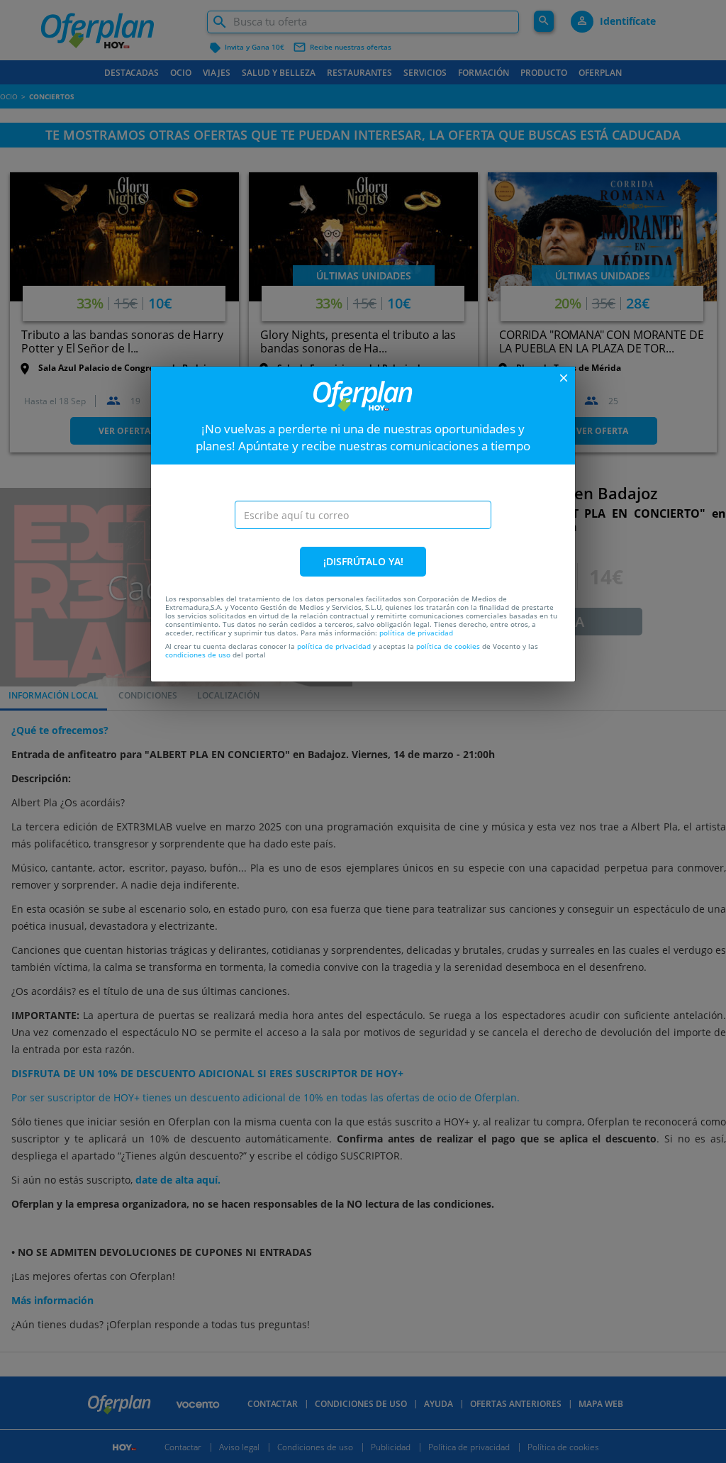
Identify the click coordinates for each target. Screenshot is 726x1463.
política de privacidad (416, 633)
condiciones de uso (197, 655)
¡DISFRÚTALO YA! (363, 561)
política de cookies (448, 646)
